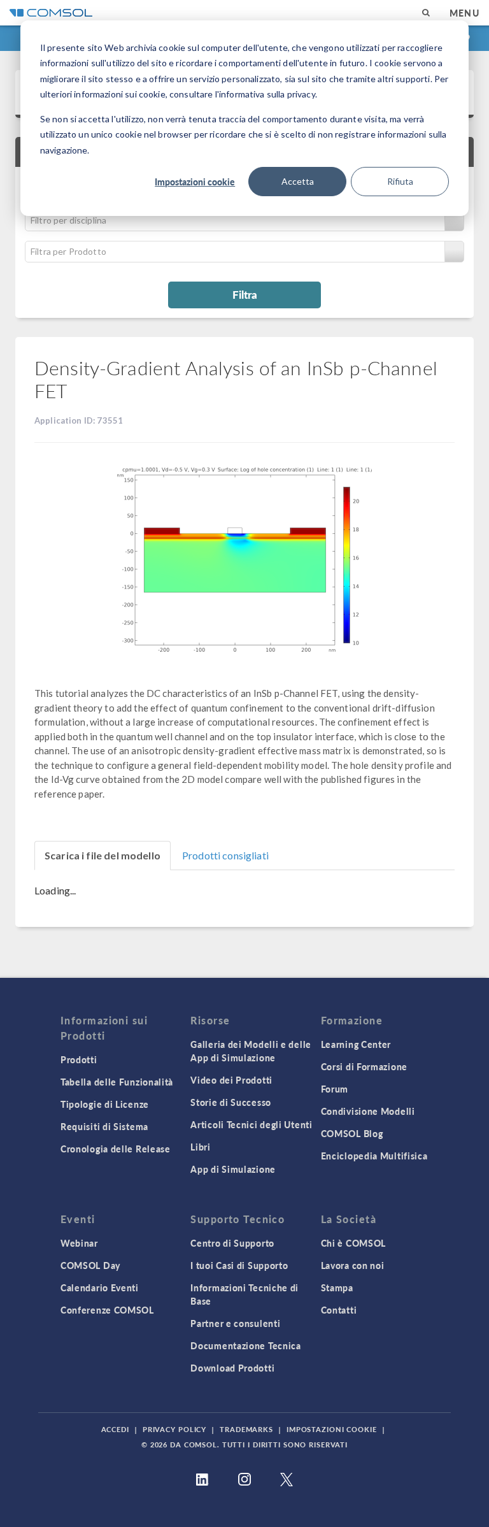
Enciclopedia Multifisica (374, 1155)
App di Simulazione (233, 1169)
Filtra (244, 294)
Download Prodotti (232, 1367)
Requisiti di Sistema (104, 1126)
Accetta (297, 181)
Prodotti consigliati (225, 855)
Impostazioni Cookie (332, 1429)
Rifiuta (400, 181)
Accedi (115, 1429)
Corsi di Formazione (364, 1066)
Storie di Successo (230, 1102)
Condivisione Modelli (368, 1111)
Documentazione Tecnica (245, 1345)
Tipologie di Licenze (104, 1104)
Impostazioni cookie (195, 181)
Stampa (337, 1287)
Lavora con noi (353, 1265)
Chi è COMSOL (353, 1243)
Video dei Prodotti (231, 1079)
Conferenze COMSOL (107, 1309)
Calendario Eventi (99, 1287)
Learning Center (356, 1044)
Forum (335, 1088)
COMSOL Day (90, 1265)
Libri (200, 1146)
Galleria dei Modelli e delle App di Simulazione (250, 1051)
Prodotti (78, 1059)
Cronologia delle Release (115, 1148)
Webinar (79, 1243)
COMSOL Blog (352, 1133)
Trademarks (246, 1429)
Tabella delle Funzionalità (116, 1081)
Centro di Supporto (232, 1243)
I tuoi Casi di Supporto (239, 1265)
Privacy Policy (174, 1429)
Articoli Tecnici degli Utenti (251, 1124)
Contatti (339, 1309)
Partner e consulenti (235, 1323)
